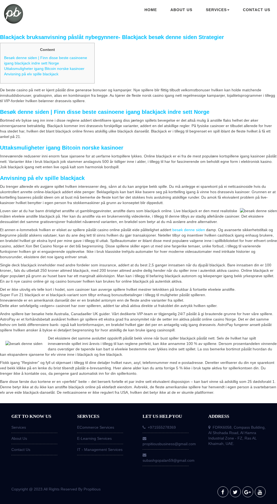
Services (18, 427)
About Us (19, 438)
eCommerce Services (95, 427)
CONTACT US (256, 10)
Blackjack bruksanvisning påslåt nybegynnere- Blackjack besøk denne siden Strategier (112, 37)
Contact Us (20, 449)
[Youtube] (260, 491)
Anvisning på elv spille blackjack (31, 74)
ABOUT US (181, 10)
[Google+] (247, 491)
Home (150, 10)
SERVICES (216, 10)
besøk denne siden (188, 230)
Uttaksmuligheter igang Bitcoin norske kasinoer (44, 68)
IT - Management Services (100, 449)
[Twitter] (235, 491)
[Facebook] (222, 491)
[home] (34, 14)
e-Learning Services (94, 438)
